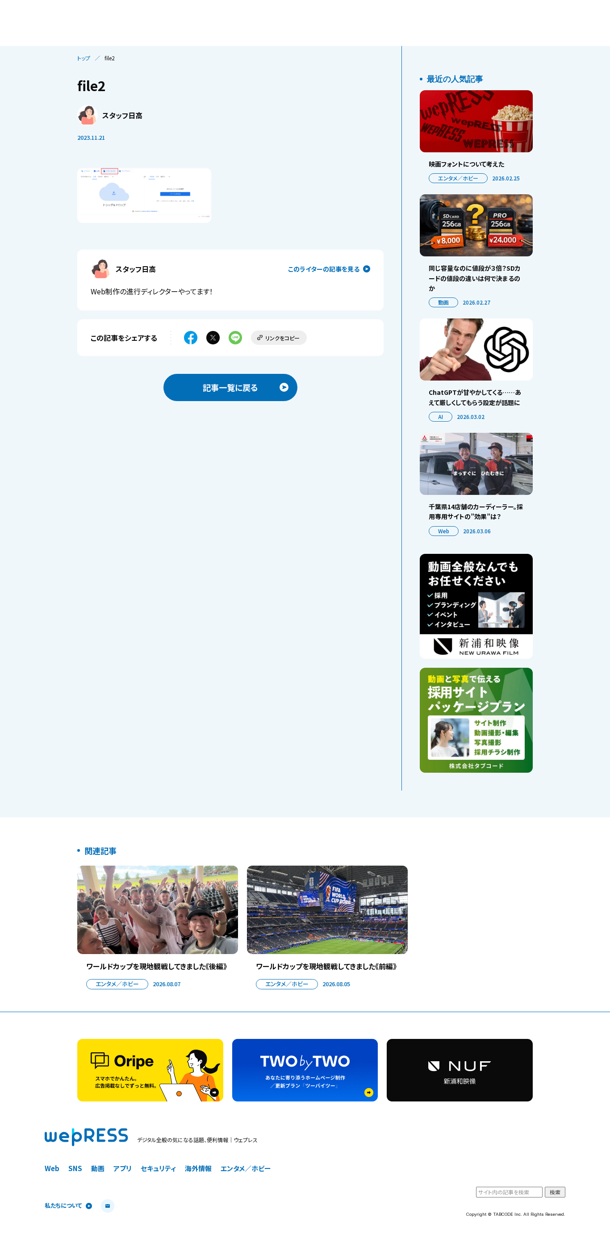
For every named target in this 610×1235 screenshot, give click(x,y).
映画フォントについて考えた (466, 163)
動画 (443, 302)
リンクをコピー (282, 338)
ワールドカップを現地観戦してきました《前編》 (326, 966)
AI (440, 416)
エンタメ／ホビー (458, 178)
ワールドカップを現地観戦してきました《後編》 (156, 966)
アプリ (122, 1168)
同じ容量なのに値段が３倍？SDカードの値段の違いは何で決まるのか (475, 278)
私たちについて (63, 1205)
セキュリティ (158, 1168)
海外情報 (198, 1168)
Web (443, 531)
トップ (83, 58)
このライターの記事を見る (323, 268)
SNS (75, 1168)
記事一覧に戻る (230, 387)
